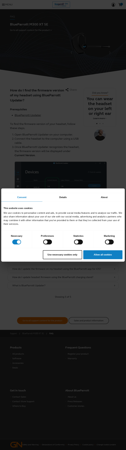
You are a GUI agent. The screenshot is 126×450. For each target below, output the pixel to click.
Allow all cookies (103, 254)
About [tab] (104, 197)
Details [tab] (63, 197)
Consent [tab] (21, 197)
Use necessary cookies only (62, 254)
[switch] (47, 241)
